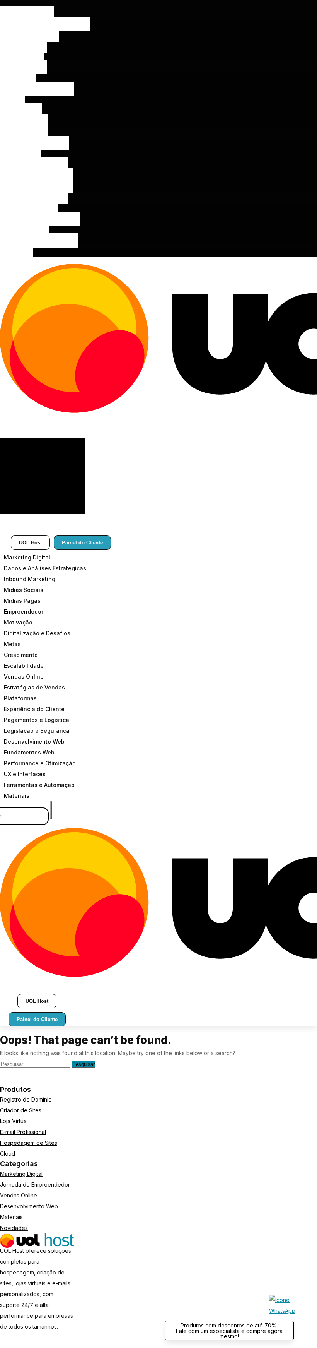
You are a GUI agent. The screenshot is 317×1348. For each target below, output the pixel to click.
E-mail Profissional (23, 1132)
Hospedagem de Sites (28, 1142)
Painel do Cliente (82, 543)
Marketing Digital (27, 13)
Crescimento (21, 110)
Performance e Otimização (40, 219)
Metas (12, 99)
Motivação (18, 78)
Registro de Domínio (26, 1099)
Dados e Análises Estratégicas (45, 24)
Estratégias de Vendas (34, 143)
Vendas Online (24, 132)
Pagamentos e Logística (36, 175)
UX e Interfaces (25, 229)
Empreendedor (23, 67)
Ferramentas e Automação (39, 240)
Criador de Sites (20, 1110)
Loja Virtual (14, 1121)
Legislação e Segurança (37, 186)
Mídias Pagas (22, 56)
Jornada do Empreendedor (35, 1184)
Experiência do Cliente (34, 164)
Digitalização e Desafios (37, 89)
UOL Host (30, 543)
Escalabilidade (24, 121)
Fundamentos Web (29, 208)
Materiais (16, 251)
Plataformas (20, 154)
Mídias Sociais (23, 45)
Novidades (14, 1228)
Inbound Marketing (29, 34)
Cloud (7, 1153)
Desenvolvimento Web (34, 197)
